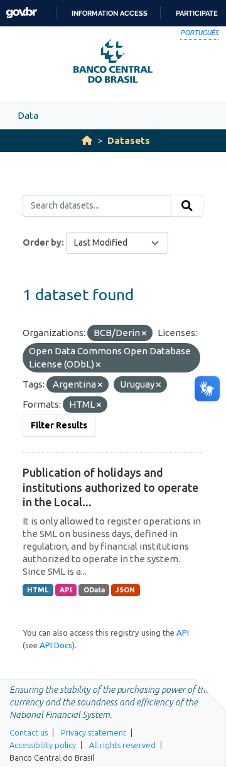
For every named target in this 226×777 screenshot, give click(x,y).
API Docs (56, 645)
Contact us (28, 732)
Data (28, 115)
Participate (197, 13)
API (66, 590)
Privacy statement (93, 732)
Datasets (128, 140)
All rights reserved (122, 745)
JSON (125, 590)
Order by (42, 242)
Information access (110, 13)
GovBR (21, 13)
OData (94, 590)
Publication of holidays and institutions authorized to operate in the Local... (110, 487)
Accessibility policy (42, 745)
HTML (37, 590)
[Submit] (187, 206)
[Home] (87, 140)
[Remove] (144, 333)
